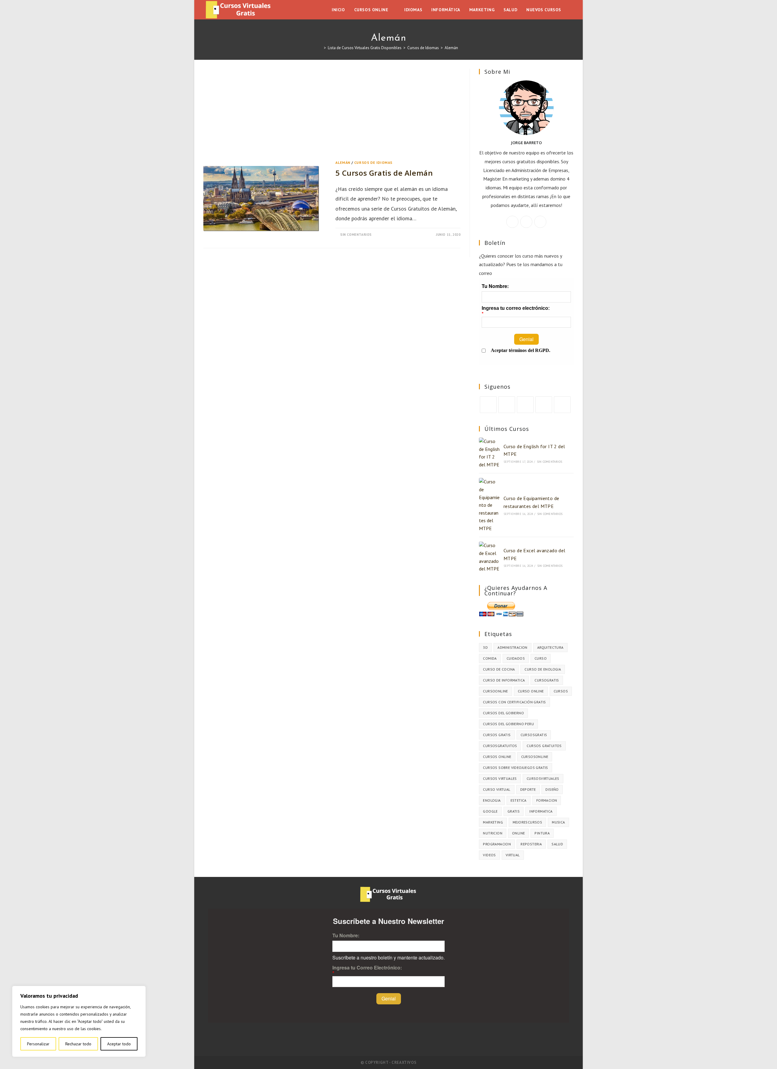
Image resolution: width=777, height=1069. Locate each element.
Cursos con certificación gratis (514, 702)
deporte (528, 789)
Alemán (451, 47)
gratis (513, 811)
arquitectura (550, 647)
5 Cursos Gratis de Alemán (384, 173)
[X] (512, 222)
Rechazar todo (78, 1044)
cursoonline (495, 691)
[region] (79, 1021)
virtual (513, 855)
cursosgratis (534, 734)
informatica (540, 811)
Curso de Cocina (499, 669)
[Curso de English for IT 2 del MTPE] (489, 453)
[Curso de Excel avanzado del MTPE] (489, 557)
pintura (542, 833)
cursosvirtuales (543, 778)
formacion (546, 800)
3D (485, 647)
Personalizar (38, 1044)
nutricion (492, 833)
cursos (561, 691)
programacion (497, 844)
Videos (489, 855)
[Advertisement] (331, 113)
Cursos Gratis (497, 734)
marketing (493, 822)
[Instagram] (540, 222)
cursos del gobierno (503, 713)
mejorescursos (527, 822)
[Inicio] (320, 47)
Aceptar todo (119, 1044)
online (518, 833)
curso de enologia (542, 669)
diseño (551, 789)
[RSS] (562, 404)
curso (540, 658)
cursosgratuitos (500, 745)
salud (557, 844)
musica (558, 822)
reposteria (531, 844)
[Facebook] (526, 222)
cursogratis (546, 680)
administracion (512, 647)
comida (490, 658)
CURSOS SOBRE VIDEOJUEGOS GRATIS (515, 767)
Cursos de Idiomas (373, 162)
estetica (519, 800)
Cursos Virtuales (500, 778)
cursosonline (534, 756)
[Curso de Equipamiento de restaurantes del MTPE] (489, 505)
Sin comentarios (356, 234)
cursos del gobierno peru (508, 724)
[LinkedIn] (543, 404)
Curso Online (531, 691)
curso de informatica (504, 680)
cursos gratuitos (544, 745)
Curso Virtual (496, 789)
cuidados (516, 658)
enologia (491, 800)
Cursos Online (497, 756)
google (490, 811)
